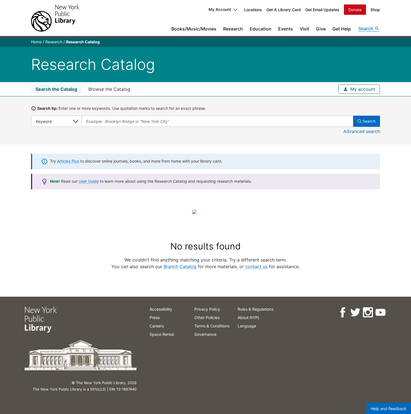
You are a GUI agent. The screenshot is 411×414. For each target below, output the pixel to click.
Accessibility (161, 309)
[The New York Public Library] (55, 18)
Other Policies (206, 317)
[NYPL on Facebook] (342, 312)
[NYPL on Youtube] (380, 312)
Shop (375, 9)
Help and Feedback (389, 408)
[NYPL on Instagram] (367, 312)
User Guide (89, 181)
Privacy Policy (207, 309)
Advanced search (361, 131)
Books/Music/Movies (193, 29)
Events (285, 29)
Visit (304, 29)
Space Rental (162, 334)
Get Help (341, 29)
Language (247, 325)
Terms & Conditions (212, 325)
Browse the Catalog (109, 89)
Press (155, 317)
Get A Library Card (283, 9)
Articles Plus (68, 161)
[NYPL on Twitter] (354, 312)
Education (260, 29)
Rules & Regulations (255, 309)
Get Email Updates (322, 9)
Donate (355, 9)
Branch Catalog (180, 266)
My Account (220, 9)
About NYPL (249, 317)
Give (321, 29)
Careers (157, 325)
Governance (205, 334)
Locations (253, 9)
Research (233, 29)
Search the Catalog (56, 89)
